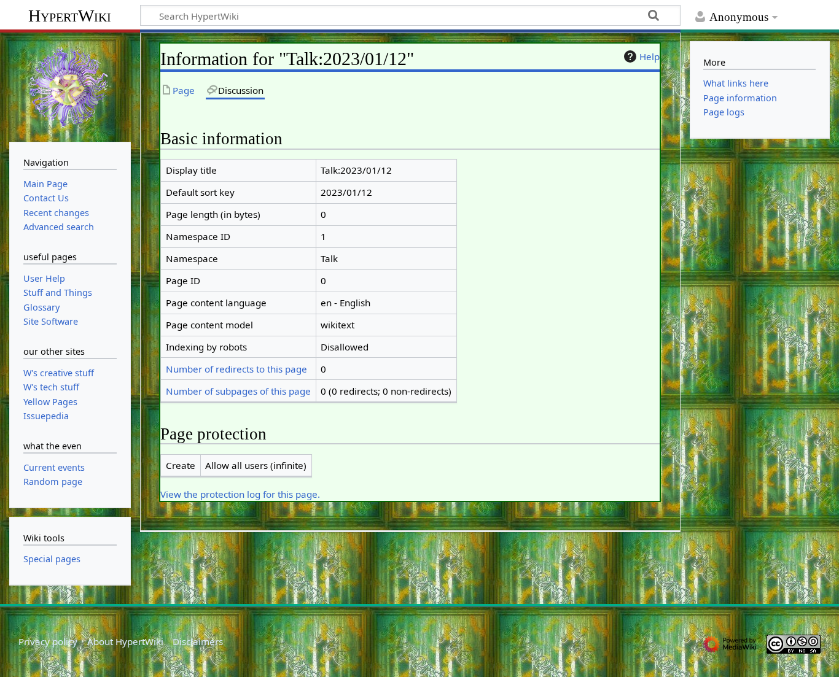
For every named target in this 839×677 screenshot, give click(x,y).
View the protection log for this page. (240, 494)
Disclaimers (198, 641)
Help (649, 56)
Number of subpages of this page (238, 391)
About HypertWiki (125, 641)
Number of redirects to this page (236, 369)
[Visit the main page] (70, 86)
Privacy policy (47, 641)
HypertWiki (69, 15)
